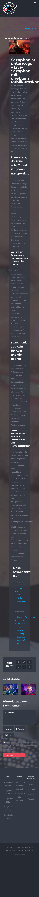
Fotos (19, 592)
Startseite (20, 588)
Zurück (27, 29)
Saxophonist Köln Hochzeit (20, 797)
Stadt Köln (21, 620)
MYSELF (30, 850)
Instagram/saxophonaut (26, 617)
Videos (19, 595)
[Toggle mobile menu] (35, 3)
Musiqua (31, 794)
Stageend (31, 784)
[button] (4, 689)
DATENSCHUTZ (20, 854)
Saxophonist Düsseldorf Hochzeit (20, 785)
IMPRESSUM (26, 847)
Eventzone (31, 789)
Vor (33, 29)
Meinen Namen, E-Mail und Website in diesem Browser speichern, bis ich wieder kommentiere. (19, 745)
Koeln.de (31, 799)
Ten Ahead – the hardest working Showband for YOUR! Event (21, 634)
